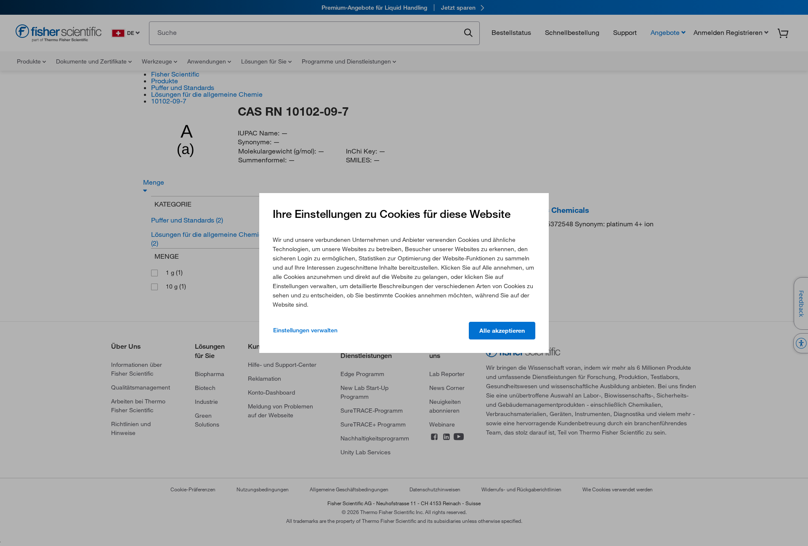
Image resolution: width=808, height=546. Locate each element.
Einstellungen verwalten (305, 330)
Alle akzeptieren (502, 330)
